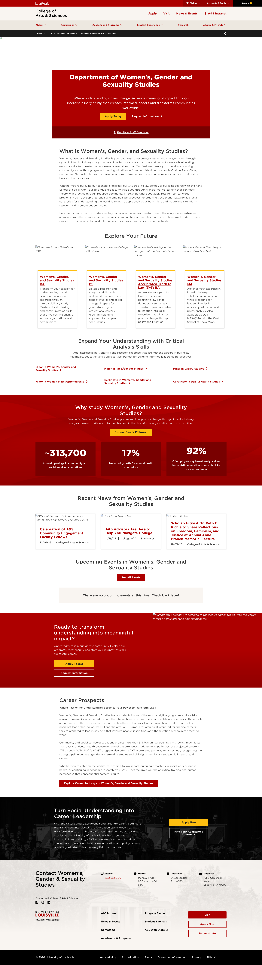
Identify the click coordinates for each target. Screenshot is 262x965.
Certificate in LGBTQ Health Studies (197, 381)
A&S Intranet (109, 913)
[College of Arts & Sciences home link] (47, 915)
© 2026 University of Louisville (54, 957)
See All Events (131, 577)
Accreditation (130, 957)
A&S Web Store (155, 929)
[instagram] (42, 902)
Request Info (207, 933)
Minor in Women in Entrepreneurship (60, 381)
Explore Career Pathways (130, 432)
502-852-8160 (113, 877)
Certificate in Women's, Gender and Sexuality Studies (127, 382)
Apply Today (113, 116)
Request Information (146, 116)
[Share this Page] (224, 33)
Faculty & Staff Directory (132, 132)
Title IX (211, 957)
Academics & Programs (116, 938)
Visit (207, 914)
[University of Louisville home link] (42, 3)
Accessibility (108, 957)
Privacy (196, 957)
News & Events (110, 921)
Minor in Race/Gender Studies (124, 368)
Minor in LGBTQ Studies (189, 368)
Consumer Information (172, 957)
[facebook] (36, 902)
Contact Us (108, 929)
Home (39, 33)
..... (48, 33)
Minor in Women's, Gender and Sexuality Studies (55, 369)
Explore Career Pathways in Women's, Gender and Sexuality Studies (108, 783)
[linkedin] (48, 902)
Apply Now (188, 822)
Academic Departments (67, 33)
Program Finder (155, 913)
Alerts (148, 957)
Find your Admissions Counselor (188, 833)
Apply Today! (74, 663)
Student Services (156, 921)
